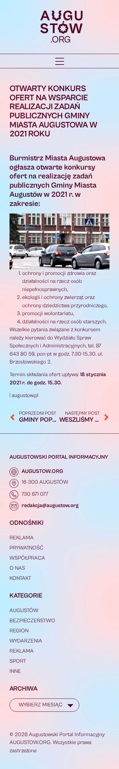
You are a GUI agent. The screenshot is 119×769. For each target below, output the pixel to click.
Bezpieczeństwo (32, 620)
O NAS (17, 568)
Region (19, 631)
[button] (59, 61)
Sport (18, 661)
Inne (15, 671)
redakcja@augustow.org (50, 505)
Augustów (24, 610)
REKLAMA (22, 538)
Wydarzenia (26, 641)
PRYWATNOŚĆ (26, 548)
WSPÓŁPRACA (27, 558)
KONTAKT (20, 578)
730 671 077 (35, 494)
